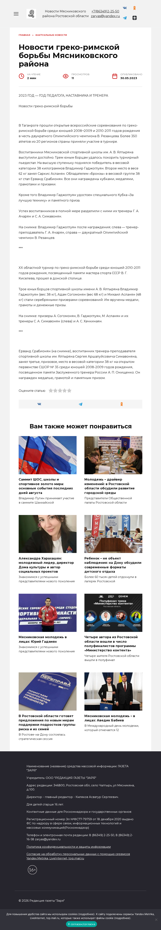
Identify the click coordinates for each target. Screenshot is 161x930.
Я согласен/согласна (81, 924)
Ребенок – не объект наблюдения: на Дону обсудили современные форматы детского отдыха (112, 564)
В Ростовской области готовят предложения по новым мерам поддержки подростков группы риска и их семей (47, 722)
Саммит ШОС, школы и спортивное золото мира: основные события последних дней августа (46, 486)
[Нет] (156, 920)
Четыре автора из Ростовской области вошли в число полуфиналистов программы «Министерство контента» (111, 643)
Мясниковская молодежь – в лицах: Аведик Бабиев (109, 718)
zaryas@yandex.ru (105, 16)
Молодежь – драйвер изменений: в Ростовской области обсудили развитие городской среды (109, 486)
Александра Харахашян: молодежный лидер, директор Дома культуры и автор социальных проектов (46, 564)
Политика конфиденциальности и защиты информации (69, 847)
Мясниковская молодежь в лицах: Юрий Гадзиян (43, 639)
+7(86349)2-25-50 (105, 11)
